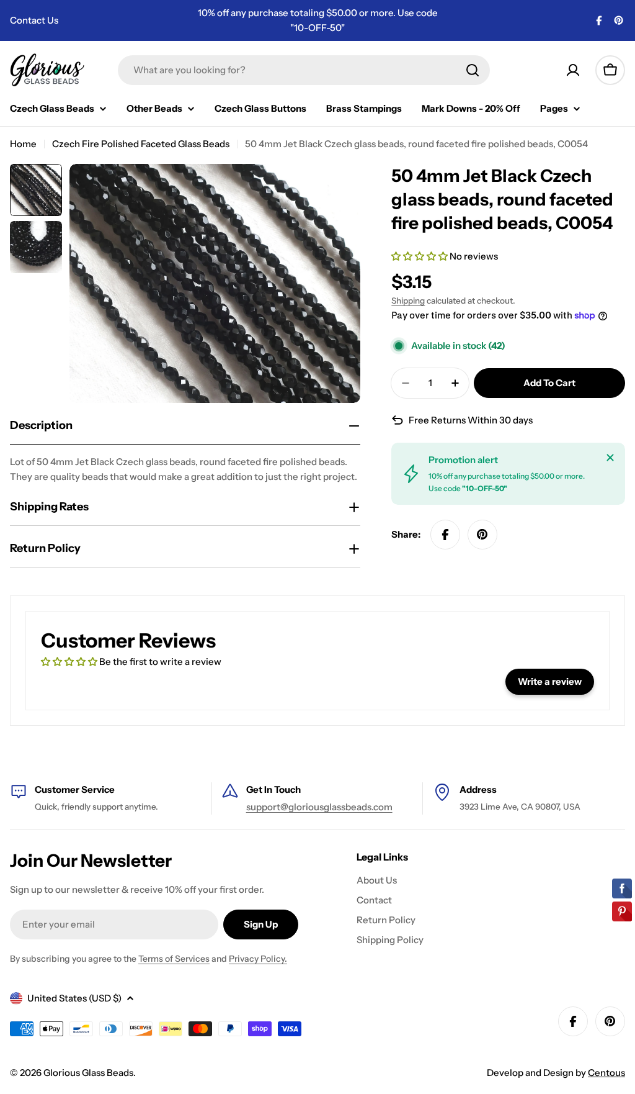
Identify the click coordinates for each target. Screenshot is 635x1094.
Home (23, 144)
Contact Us (34, 20)
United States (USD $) (74, 998)
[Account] (573, 70)
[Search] (472, 70)
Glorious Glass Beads (88, 1072)
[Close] (610, 457)
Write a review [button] (550, 681)
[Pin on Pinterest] (482, 534)
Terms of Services (174, 958)
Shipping (408, 300)
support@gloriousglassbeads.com (319, 807)
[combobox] (304, 70)
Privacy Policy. (258, 958)
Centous (606, 1072)
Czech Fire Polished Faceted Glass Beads (140, 144)
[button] (420, 256)
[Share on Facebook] (445, 534)
